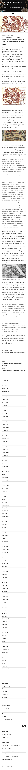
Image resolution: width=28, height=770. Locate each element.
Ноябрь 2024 (5, 421)
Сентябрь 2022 (5, 485)
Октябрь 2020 (5, 546)
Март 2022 (4, 502)
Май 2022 (4, 496)
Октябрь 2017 (5, 596)
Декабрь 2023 (5, 444)
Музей (3, 700)
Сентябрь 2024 (5, 427)
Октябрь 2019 (5, 580)
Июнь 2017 (4, 607)
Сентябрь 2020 (5, 549)
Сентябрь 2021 (5, 516)
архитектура (6, 352)
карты (18, 352)
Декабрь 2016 (5, 624)
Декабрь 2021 (5, 510)
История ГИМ (5, 694)
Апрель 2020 (5, 563)
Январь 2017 (5, 621)
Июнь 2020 (4, 557)
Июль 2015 (4, 657)
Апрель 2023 (5, 466)
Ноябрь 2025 (5, 396)
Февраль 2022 (5, 505)
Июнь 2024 (4, 433)
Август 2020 (5, 552)
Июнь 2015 (4, 660)
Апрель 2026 (5, 388)
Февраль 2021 (5, 535)
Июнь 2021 (4, 524)
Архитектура (5, 683)
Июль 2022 (4, 491)
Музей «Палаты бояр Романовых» (10, 756)
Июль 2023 (4, 458)
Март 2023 (4, 469)
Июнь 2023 (4, 460)
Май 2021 (4, 527)
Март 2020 (4, 566)
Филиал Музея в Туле (7, 759)
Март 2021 (4, 533)
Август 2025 (5, 402)
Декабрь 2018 (5, 582)
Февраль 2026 (5, 391)
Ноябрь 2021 (5, 513)
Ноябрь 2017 (5, 594)
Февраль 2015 (5, 669)
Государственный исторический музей (11, 745)
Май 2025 (4, 410)
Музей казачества (6, 702)
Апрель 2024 (5, 435)
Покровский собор (8, 350)
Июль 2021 (4, 521)
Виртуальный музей (6, 686)
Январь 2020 (5, 571)
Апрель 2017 (5, 613)
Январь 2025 (5, 416)
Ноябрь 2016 (5, 627)
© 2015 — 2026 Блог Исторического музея (11, 766)
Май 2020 (4, 560)
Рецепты (4, 716)
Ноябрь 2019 (5, 577)
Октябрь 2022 (5, 483)
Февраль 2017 (5, 619)
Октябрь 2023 (5, 449)
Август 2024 (5, 430)
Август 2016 (5, 632)
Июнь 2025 (4, 408)
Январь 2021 (5, 538)
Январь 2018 (5, 588)
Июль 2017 (4, 605)
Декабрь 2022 (5, 477)
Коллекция (4, 697)
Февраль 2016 (5, 644)
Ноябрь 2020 (5, 544)
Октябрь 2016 (5, 630)
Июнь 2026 (4, 385)
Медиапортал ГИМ (6, 734)
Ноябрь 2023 (5, 446)
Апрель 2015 (5, 666)
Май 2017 (4, 610)
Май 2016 (4, 641)
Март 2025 (4, 413)
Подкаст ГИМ (5, 737)
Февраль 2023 (5, 471)
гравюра (11, 352)
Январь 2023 (5, 474)
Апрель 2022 (5, 499)
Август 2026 (5, 380)
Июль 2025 (4, 405)
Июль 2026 (4, 383)
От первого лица (6, 708)
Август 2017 (5, 602)
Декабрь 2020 (5, 541)
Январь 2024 (5, 441)
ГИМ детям (4, 691)
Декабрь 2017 (5, 591)
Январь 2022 (5, 508)
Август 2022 (5, 488)
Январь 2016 (5, 646)
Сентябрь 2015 (5, 652)
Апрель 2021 (5, 530)
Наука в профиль (6, 705)
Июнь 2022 (4, 494)
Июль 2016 (4, 635)
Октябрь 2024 (5, 424)
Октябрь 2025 (5, 399)
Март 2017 (4, 616)
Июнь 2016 (4, 638)
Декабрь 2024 (5, 419)
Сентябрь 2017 (5, 599)
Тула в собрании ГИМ (7, 719)
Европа (15, 352)
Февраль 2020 (5, 569)
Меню (14, 13)
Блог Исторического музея (12, 3)
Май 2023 (4, 463)
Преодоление (5, 713)
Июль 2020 (4, 555)
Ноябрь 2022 (5, 480)
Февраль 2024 (5, 438)
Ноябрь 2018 (5, 585)
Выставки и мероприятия (8, 688)
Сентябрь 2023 (5, 452)
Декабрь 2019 (5, 574)
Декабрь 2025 (5, 394)
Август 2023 (5, 455)
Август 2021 (5, 519)
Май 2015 (4, 663)
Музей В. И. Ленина (6, 748)
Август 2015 (5, 655)
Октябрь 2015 (5, 649)
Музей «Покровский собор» (8, 751)
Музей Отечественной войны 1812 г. (10, 754)
